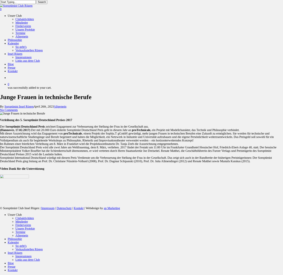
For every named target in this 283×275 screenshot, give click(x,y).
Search (42, 2)
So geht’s (21, 245)
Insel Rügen (15, 252)
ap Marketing (112, 208)
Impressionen (23, 256)
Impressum (47, 208)
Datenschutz (64, 208)
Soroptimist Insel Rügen (19, 106)
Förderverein (23, 225)
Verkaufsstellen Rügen (29, 249)
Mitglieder (21, 221)
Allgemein (60, 106)
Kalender (13, 242)
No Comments (9, 110)
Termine (20, 232)
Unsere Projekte (25, 228)
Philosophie (15, 239)
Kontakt (79, 208)
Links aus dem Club (27, 259)
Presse (11, 266)
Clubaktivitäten (24, 218)
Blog (11, 263)
